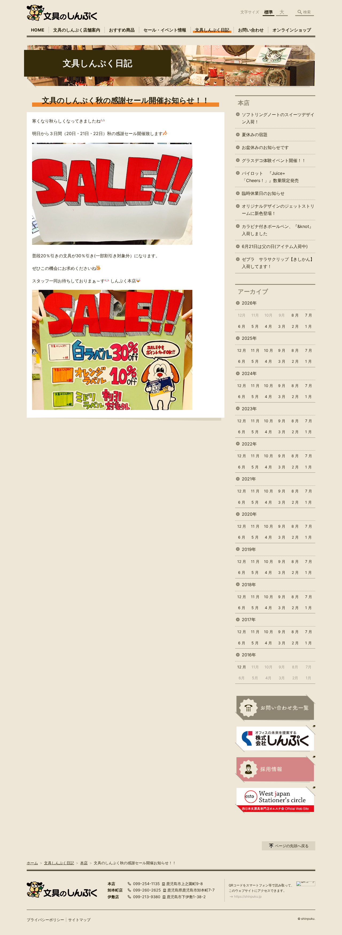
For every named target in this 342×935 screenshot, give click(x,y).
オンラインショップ (292, 30)
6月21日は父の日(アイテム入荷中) (275, 246)
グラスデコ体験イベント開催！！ (274, 160)
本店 (244, 102)
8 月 (295, 315)
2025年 (249, 338)
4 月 (268, 326)
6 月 (241, 326)
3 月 (281, 326)
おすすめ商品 (122, 30)
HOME (37, 30)
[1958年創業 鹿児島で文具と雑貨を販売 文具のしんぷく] (62, 13)
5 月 (255, 326)
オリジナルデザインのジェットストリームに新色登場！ (278, 209)
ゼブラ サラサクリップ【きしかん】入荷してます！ (278, 263)
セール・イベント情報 (164, 30)
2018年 (249, 584)
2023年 (249, 408)
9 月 (281, 350)
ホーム (32, 863)
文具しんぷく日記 (212, 30)
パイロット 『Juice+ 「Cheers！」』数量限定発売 (270, 177)
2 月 (295, 326)
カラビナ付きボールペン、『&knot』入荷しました (277, 230)
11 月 (255, 350)
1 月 (308, 326)
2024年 (249, 373)
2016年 (249, 654)
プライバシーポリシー (45, 919)
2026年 (249, 303)
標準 (268, 12)
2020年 (249, 514)
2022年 (249, 444)
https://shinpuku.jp (248, 896)
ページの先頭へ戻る (292, 845)
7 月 (308, 315)
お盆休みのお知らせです (265, 147)
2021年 (249, 479)
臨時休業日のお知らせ (263, 193)
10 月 (268, 350)
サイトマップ (79, 919)
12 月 (241, 350)
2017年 (249, 619)
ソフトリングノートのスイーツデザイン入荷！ (278, 118)
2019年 (249, 549)
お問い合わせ (251, 30)
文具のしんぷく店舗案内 (76, 30)
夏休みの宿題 (254, 134)
